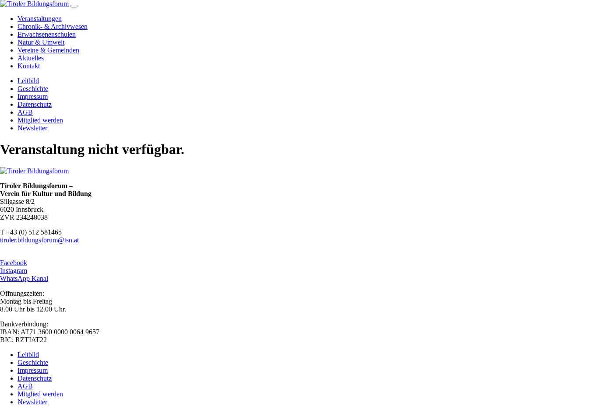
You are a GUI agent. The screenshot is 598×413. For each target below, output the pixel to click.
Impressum (33, 96)
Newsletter (32, 128)
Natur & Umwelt (41, 42)
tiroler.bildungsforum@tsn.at (39, 240)
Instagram (13, 270)
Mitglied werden (40, 120)
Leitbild (28, 80)
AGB (25, 112)
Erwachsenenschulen (47, 34)
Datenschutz (35, 104)
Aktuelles (31, 58)
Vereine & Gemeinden (48, 50)
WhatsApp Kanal (24, 278)
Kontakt (29, 66)
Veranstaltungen (40, 18)
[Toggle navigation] (73, 6)
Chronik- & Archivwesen (53, 26)
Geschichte (33, 88)
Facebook (13, 262)
